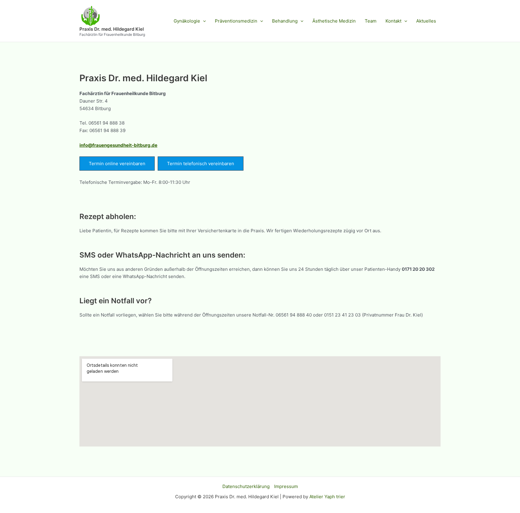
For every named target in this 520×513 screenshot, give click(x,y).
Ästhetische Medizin (334, 21)
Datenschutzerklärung (246, 486)
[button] (117, 163)
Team (370, 21)
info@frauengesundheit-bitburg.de (118, 145)
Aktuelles (426, 21)
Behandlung (285, 21)
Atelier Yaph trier (327, 496)
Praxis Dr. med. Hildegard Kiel (111, 29)
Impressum (286, 486)
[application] (203, 21)
